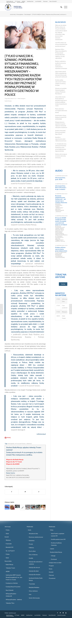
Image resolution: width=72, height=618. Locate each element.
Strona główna (19, 14)
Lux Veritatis (38, 1)
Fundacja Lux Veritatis (12, 583)
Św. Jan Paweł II (10, 551)
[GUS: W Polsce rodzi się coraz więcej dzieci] (12, 507)
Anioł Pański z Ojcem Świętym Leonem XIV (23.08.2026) (60, 117)
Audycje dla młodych (34, 574)
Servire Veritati (20, 2)
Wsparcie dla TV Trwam (14, 462)
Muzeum (45, 1)
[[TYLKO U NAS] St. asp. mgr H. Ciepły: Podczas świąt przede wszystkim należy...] (1, 309)
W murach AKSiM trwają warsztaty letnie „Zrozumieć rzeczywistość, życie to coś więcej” (61, 221)
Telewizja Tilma (10, 603)
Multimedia (30, 526)
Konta (50, 569)
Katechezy (31, 540)
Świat (7, 533)
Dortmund (54, 559)
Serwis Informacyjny (34, 598)
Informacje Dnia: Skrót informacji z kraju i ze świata (60, 187)
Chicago (53, 555)
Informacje (7, 526)
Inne (30, 594)
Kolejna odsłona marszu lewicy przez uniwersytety (61, 249)
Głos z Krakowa (33, 554)
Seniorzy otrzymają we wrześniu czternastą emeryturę (61, 155)
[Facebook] (57, 612)
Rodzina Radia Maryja (56, 552)
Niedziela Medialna (34, 587)
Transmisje (32, 584)
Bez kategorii (28, 14)
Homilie (31, 558)
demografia (11, 443)
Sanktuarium (30, 1)
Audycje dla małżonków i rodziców (35, 563)
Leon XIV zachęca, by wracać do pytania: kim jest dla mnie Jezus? (61, 44)
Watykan (8, 540)
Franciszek (9, 543)
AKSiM (7, 571)
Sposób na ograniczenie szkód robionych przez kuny (61, 139)
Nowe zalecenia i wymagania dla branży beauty (61, 110)
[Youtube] (65, 612)
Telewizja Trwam (10, 568)
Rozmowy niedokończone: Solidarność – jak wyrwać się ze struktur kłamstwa (61, 199)
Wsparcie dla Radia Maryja (14, 459)
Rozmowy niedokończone (36, 537)
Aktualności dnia (33, 533)
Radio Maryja (9, 564)
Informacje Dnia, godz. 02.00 (60, 178)
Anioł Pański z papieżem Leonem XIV (57, 535)
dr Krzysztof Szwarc (20, 443)
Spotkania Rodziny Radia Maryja (35, 579)
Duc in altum (32, 551)
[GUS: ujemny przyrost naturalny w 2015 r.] (17, 506)
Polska (7, 530)
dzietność (29, 443)
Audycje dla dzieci (34, 571)
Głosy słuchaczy (33, 591)
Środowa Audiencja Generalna (56, 544)
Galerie (52, 548)
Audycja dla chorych (34, 567)
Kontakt (51, 572)
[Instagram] (63, 612)
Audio (59, 170)
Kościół (7, 537)
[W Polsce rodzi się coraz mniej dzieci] (32, 507)
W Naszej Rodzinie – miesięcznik (11, 595)
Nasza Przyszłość (11, 2)
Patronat (51, 575)
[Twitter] (60, 612)
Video (51, 530)
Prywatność (52, 578)
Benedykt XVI (9, 547)
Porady (31, 544)
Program (51, 565)
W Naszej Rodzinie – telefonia (14, 599)
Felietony (31, 547)
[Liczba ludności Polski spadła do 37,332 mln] (37, 507)
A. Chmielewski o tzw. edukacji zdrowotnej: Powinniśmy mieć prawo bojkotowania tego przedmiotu (61, 147)
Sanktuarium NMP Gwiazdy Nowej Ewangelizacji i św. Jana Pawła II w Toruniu (14, 577)
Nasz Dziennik (53, 1)
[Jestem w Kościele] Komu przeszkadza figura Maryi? (60, 132)
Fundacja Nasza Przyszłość (13, 586)
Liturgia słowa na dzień (55, 562)
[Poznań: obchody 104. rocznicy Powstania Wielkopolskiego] (70, 309)
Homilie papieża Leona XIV (58, 539)
